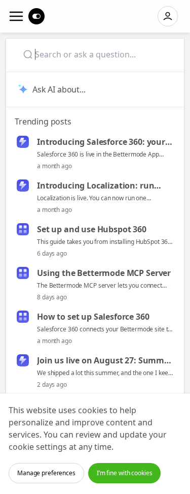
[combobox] (98, 54)
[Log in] (168, 16)
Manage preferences (46, 473)
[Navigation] (16, 16)
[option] (95, 153)
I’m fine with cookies (125, 473)
